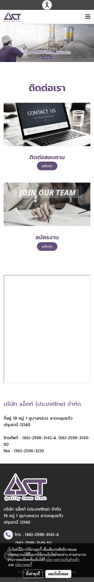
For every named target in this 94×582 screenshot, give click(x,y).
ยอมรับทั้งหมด (58, 574)
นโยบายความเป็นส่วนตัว (62, 559)
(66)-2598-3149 (73, 437)
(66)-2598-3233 (29, 450)
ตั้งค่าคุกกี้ (33, 574)
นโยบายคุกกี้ (23, 564)
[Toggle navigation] (87, 17)
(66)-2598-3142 (37, 437)
